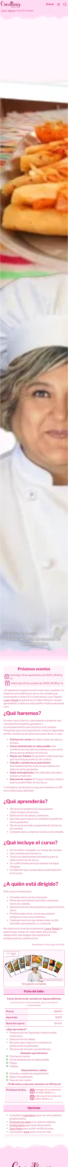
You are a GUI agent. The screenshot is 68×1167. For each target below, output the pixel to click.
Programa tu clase (20, 1121)
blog (26, 1131)
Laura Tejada (11, 700)
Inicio (3, 10)
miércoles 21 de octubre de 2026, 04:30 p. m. (37, 683)
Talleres (11, 10)
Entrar (50, 4)
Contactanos (17, 1125)
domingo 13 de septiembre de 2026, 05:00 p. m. (36, 677)
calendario (29, 1115)
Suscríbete (15, 1128)
